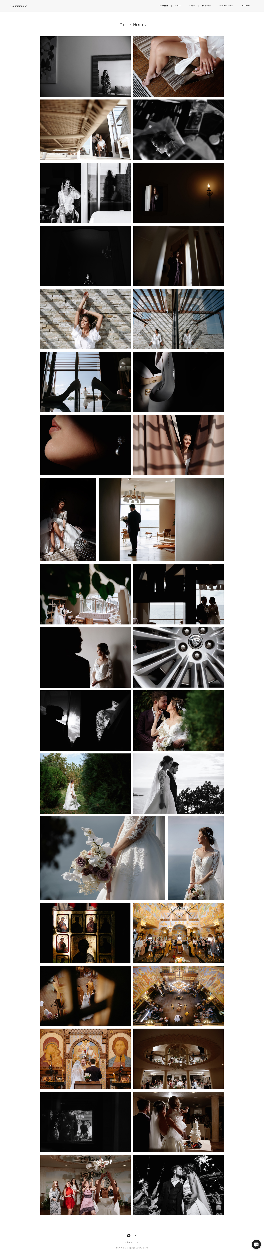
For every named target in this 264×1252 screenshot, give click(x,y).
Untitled (245, 6)
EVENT (178, 6)
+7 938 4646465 (226, 6)
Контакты (206, 6)
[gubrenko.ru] (19, 6)
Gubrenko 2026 (132, 1242)
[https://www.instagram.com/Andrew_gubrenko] (135, 1236)
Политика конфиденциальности (132, 1247)
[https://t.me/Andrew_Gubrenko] (128, 1236)
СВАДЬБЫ (164, 6)
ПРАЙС (192, 6)
